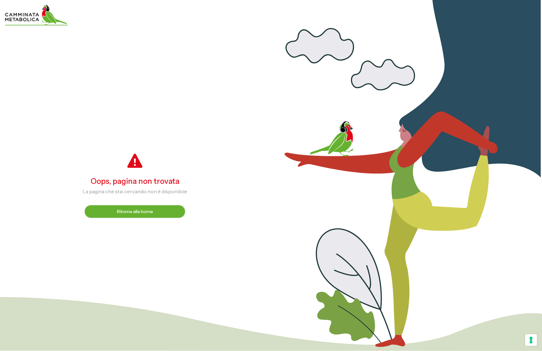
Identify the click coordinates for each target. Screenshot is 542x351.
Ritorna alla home (135, 211)
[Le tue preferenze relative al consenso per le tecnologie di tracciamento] (531, 340)
